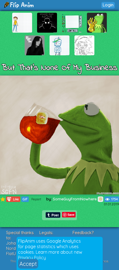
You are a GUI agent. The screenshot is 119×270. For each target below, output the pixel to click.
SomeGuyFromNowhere (75, 198)
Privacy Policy (32, 257)
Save (71, 214)
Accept (28, 263)
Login (108, 4)
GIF (25, 199)
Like (12, 199)
